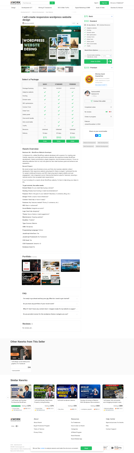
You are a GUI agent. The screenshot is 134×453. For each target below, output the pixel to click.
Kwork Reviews (75, 435)
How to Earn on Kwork (78, 425)
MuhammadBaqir (108, 408)
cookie (42, 448)
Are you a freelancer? (117, 3)
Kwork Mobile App (76, 439)
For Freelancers (75, 422)
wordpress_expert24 (86, 409)
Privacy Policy (38, 432)
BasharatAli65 (96, 91)
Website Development (89, 142)
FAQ (107, 425)
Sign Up (104, 3)
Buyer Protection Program (42, 425)
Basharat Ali (95, 94)
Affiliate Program (76, 432)
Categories (74, 429)
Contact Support (111, 429)
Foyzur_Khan (15, 408)
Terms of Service (39, 429)
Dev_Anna (61, 409)
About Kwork (38, 422)
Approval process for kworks (115, 422)
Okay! (86, 448)
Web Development (103, 142)
